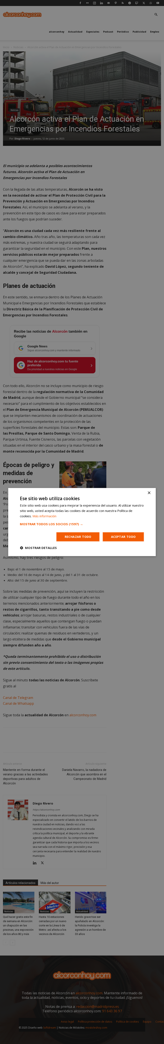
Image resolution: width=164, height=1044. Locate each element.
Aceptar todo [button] (123, 537)
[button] (82, 524)
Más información (44, 516)
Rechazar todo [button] (78, 537)
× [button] (149, 493)
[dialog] (82, 522)
